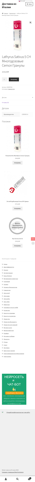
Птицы (6, 342)
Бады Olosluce (8, 276)
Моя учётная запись (6, 479)
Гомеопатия (12, 13)
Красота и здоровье (9, 313)
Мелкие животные (9, 330)
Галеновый (7, 281)
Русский (22, 1)
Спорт (5, 345)
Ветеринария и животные (11, 279)
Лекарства (7, 319)
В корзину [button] (17, 163)
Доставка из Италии (9, 5)
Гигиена (6, 284)
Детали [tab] (4, 97)
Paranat (6, 270)
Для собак (7, 302)
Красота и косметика (10, 316)
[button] (30, 22)
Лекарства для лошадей (10, 325)
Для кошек (7, 296)
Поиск (17, 479)
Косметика (7, 310)
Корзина (27, 477)
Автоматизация (8, 273)
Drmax (5, 264)
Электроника (7, 356)
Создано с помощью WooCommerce (12, 472)
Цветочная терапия (9, 350)
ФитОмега (6, 348)
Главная (6, 13)
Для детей (7, 293)
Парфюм (6, 333)
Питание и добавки (9, 336)
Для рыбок (7, 299)
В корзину (14, 79)
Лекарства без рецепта (10, 322)
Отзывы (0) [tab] (5, 102)
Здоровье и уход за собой (11, 307)
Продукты (6, 339)
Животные (7, 304)
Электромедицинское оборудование (14, 353)
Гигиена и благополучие (10, 287)
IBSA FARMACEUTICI (9, 267)
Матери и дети (8, 327)
